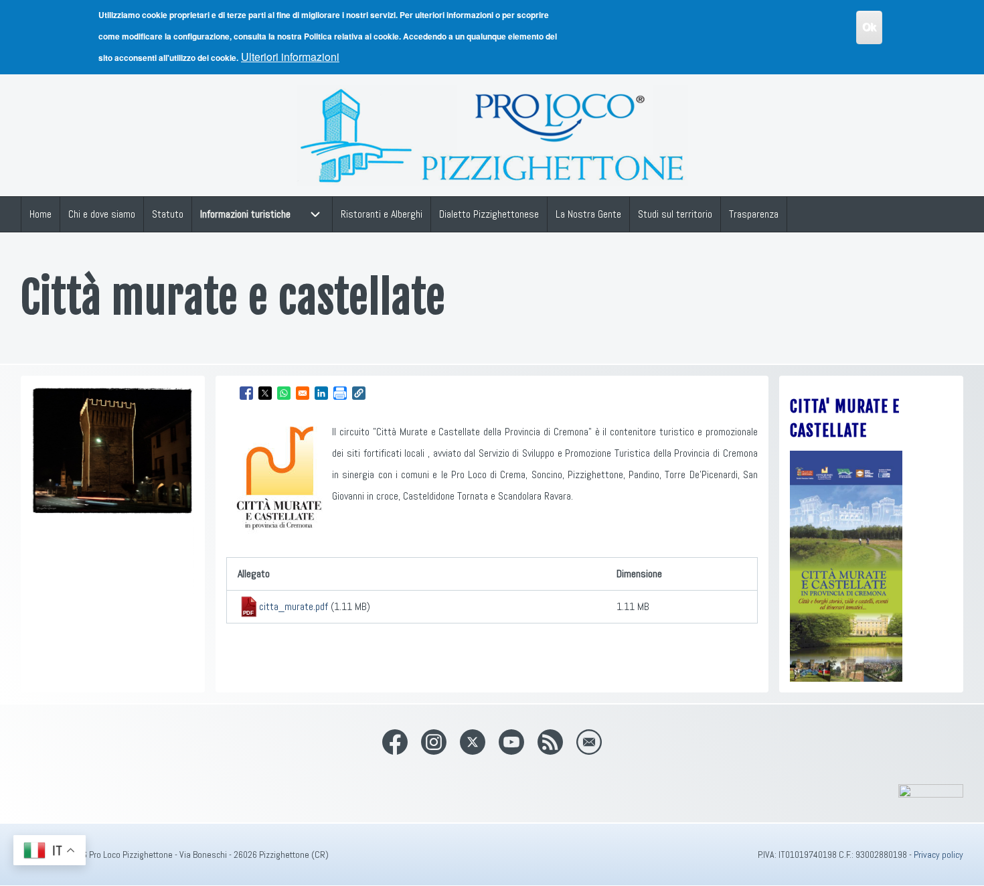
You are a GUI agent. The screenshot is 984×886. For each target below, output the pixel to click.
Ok (869, 27)
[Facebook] (395, 742)
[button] (358, 393)
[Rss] (550, 742)
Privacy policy (938, 854)
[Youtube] (511, 742)
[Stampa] (340, 393)
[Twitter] (472, 742)
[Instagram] (433, 742)
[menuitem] (40, 214)
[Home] (492, 135)
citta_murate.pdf (293, 606)
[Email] (589, 742)
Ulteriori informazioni (290, 56)
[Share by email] (302, 393)
